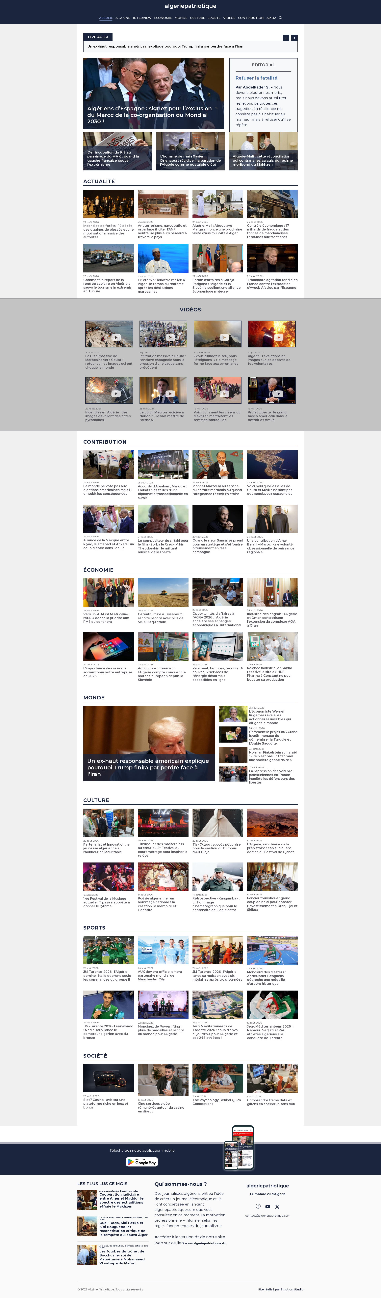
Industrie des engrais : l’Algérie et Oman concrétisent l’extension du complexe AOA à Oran (272, 619)
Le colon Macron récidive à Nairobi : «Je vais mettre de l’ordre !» (162, 416)
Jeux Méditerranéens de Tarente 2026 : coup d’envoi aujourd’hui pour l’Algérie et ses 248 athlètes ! (215, 1032)
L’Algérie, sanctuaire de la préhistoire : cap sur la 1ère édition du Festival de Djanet (270, 848)
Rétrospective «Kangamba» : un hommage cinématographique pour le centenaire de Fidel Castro (216, 904)
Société (95, 1056)
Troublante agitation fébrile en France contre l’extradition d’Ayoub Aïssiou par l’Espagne (272, 283)
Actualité (99, 181)
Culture (197, 18)
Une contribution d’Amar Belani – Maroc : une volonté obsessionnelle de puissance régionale (270, 546)
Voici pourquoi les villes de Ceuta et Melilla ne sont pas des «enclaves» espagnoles (269, 490)
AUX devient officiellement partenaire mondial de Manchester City (160, 975)
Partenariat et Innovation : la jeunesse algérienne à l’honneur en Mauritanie (106, 848)
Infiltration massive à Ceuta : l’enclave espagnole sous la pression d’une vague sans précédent (163, 361)
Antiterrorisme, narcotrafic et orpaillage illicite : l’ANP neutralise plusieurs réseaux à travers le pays (162, 231)
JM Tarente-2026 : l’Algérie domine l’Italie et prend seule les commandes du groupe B (107, 975)
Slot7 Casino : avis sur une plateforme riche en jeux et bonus (105, 1103)
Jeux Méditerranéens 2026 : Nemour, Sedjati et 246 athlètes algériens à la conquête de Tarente (269, 1032)
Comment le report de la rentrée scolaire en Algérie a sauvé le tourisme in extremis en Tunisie (107, 285)
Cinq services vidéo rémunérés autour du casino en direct (161, 1107)
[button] (280, 18)
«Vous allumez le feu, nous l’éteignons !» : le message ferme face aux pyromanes (216, 360)
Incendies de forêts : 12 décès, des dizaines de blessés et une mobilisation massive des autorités (108, 231)
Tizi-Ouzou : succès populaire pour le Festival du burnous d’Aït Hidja (216, 848)
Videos (229, 18)
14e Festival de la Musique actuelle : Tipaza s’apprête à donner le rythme (106, 902)
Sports (214, 18)
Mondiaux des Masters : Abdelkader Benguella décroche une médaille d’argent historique (266, 978)
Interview (142, 18)
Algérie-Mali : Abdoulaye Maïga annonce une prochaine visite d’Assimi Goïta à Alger (217, 229)
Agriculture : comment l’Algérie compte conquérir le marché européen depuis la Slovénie (162, 674)
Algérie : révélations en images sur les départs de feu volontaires (269, 360)
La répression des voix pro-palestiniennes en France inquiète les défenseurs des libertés (272, 777)
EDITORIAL (263, 64)
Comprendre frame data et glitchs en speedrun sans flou (271, 1102)
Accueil (106, 18)
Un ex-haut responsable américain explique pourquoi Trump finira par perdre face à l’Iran (148, 767)
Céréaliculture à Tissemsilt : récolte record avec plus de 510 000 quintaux (161, 618)
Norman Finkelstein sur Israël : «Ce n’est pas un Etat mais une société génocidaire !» (273, 756)
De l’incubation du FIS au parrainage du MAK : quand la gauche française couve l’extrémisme (113, 158)
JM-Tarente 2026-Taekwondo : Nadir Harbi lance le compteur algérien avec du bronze (108, 1032)
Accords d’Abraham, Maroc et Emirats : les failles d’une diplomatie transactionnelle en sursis (163, 492)
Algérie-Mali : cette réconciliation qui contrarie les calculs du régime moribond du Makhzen (263, 160)
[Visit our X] (277, 1206)
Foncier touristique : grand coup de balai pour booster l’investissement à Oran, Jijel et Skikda (272, 904)
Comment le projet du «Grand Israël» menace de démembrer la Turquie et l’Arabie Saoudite (273, 737)
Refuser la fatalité (256, 78)
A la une (122, 18)
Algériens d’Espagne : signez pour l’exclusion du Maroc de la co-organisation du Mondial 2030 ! (149, 115)
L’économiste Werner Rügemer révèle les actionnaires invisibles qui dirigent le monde (270, 717)
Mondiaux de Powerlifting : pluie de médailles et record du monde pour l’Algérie (161, 1030)
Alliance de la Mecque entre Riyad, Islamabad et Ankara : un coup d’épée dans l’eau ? (108, 544)
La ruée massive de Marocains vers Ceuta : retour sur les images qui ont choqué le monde (108, 361)
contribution (105, 442)
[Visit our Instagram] (268, 1206)
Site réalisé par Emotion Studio (281, 1289)
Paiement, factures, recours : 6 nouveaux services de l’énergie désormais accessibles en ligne (217, 674)
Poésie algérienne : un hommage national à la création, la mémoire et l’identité (157, 904)
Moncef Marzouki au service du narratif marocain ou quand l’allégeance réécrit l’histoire (217, 490)
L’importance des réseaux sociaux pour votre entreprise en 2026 (107, 672)
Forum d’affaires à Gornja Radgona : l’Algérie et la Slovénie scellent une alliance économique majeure (216, 285)
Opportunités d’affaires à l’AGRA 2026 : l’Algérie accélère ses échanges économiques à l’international (216, 619)
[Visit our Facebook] (258, 1206)
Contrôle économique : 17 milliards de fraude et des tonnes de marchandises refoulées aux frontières (268, 231)
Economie (163, 18)
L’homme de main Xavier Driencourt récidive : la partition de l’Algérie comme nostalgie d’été (190, 160)
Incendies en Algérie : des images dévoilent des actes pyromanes (108, 416)
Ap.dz (271, 18)
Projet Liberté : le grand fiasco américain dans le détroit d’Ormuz (268, 416)
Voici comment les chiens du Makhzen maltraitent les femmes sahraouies (217, 416)
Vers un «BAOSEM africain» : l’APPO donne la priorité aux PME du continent (106, 618)
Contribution (251, 18)
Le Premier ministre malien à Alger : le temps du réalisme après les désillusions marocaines (161, 286)
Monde (181, 18)
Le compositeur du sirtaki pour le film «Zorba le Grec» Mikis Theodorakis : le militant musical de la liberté (163, 546)
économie (98, 570)
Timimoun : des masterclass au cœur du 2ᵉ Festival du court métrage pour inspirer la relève (162, 850)
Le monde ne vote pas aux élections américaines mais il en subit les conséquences (161, 46)
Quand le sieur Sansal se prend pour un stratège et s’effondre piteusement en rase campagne (217, 546)
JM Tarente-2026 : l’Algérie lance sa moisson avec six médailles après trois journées (217, 975)
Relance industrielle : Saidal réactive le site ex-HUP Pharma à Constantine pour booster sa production (269, 674)
